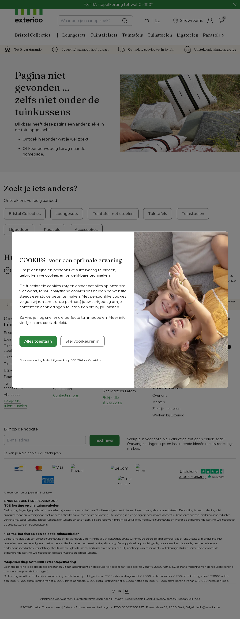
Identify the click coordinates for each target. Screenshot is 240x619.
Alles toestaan (38, 341)
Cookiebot (95, 360)
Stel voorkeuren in (82, 341)
